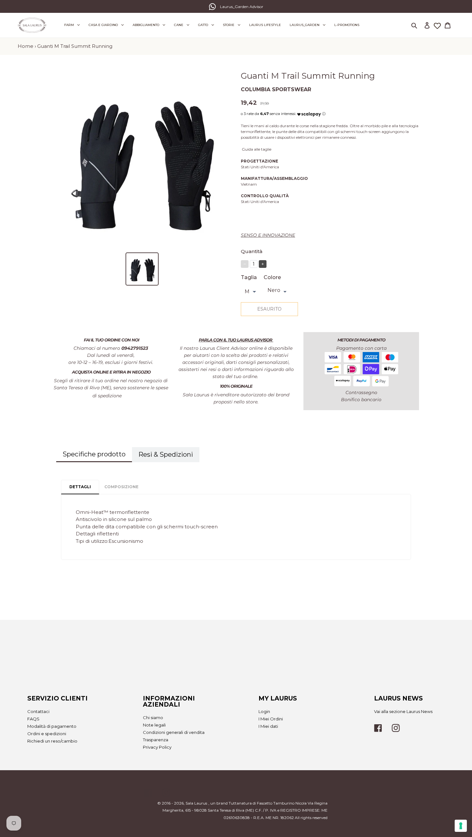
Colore (272, 277)
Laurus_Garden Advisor (241, 6)
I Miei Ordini (270, 718)
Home (25, 46)
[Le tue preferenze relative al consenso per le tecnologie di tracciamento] (461, 826)
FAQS (33, 718)
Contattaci (38, 711)
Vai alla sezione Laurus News (403, 711)
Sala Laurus (196, 803)
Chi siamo (153, 717)
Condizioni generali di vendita (174, 732)
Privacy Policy (157, 747)
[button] (309, 113)
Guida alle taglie (256, 149)
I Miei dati (268, 726)
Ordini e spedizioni (46, 733)
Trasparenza (155, 739)
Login (264, 711)
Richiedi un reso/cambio (52, 741)
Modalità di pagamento (51, 726)
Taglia (249, 277)
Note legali (154, 724)
